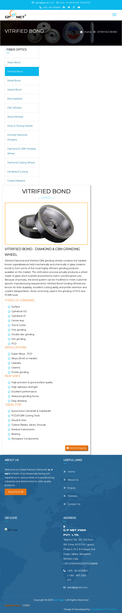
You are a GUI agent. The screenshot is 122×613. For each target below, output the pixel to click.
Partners (72, 496)
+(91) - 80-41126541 (52, 7)
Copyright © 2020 (44, 600)
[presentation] (9, 225)
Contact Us (73, 504)
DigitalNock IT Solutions (104, 609)
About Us (72, 479)
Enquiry (71, 487)
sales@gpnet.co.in (44, 2)
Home (88, 32)
